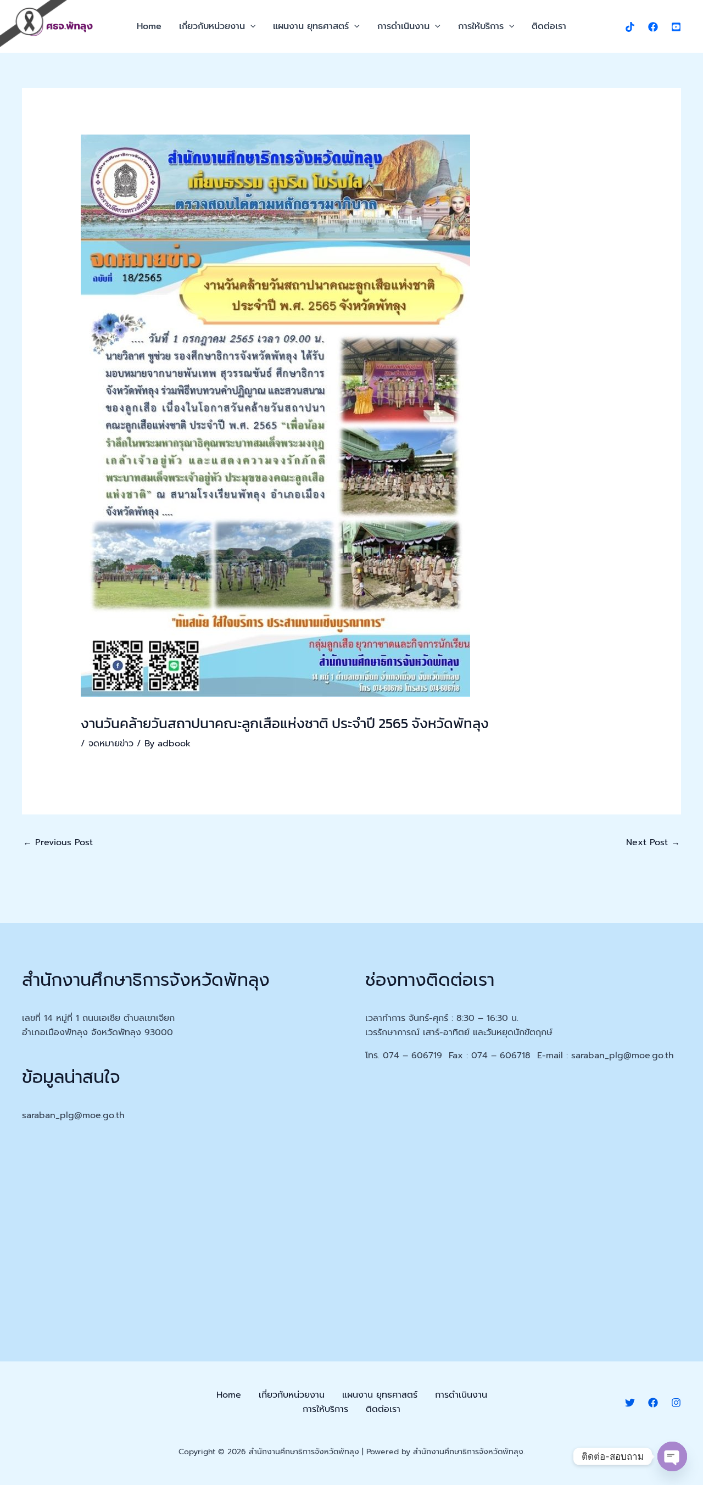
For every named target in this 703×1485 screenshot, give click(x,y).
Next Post (653, 842)
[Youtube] (676, 27)
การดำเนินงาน (403, 26)
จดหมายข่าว (110, 743)
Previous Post (58, 842)
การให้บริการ (481, 26)
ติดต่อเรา (549, 26)
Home (149, 26)
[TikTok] (630, 27)
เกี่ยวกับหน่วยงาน (212, 26)
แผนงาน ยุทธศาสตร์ (311, 26)
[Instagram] (676, 1403)
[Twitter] (630, 1403)
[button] (250, 26)
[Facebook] (653, 27)
